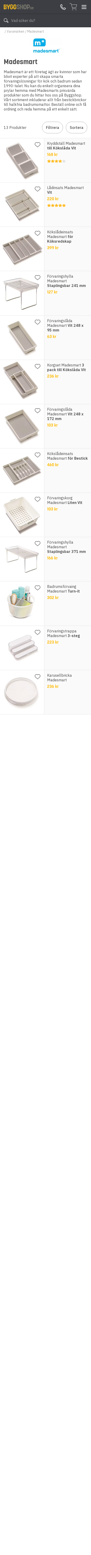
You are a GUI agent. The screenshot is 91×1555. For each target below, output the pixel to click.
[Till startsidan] (19, 6)
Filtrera (52, 127)
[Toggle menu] (84, 7)
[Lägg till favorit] (37, 144)
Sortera (76, 127)
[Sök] (6, 20)
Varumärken (15, 31)
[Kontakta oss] (63, 7)
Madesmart (35, 31)
